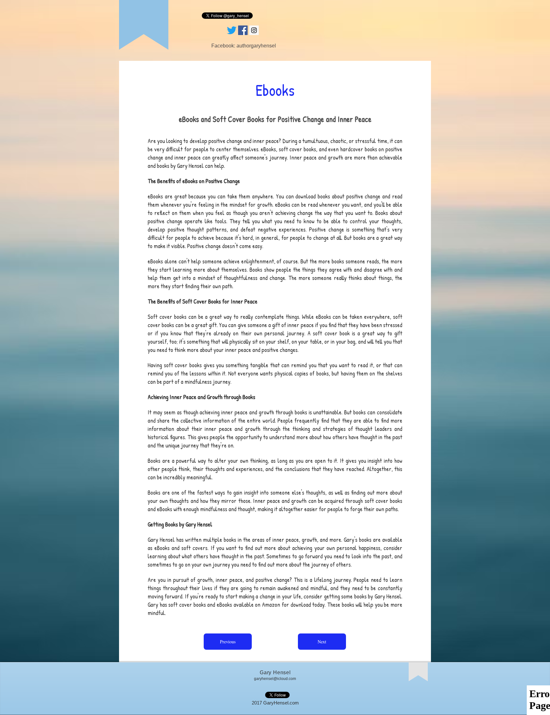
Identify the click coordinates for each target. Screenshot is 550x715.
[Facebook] (243, 30)
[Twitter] (231, 30)
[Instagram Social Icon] (254, 30)
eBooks (323, 316)
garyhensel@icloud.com (275, 678)
